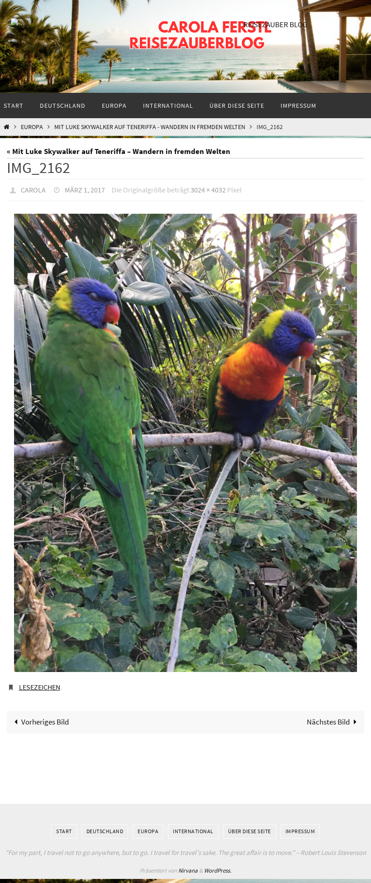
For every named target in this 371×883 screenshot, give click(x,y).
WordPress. (217, 865)
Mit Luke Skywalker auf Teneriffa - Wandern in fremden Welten (149, 127)
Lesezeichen (39, 683)
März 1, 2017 (85, 188)
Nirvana (188, 865)
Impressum (300, 826)
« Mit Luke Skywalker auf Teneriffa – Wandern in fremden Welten (118, 151)
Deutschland (105, 826)
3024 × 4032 (208, 188)
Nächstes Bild (328, 717)
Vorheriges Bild (45, 717)
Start (64, 826)
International (193, 826)
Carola (33, 188)
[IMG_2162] (185, 440)
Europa (32, 127)
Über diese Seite (249, 826)
